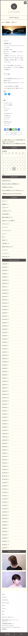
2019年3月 (4, 423)
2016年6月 (4, 531)
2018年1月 (4, 469)
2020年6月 (4, 374)
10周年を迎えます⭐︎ (6, 180)
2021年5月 (4, 338)
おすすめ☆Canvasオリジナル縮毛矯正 (8, 105)
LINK (3, 614)
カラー (3, 200)
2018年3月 (4, 462)
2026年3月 (4, 263)
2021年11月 (4, 322)
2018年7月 (4, 449)
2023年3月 (4, 299)
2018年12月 (4, 433)
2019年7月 (4, 410)
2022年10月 (4, 306)
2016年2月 (4, 544)
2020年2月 (4, 387)
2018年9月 (4, 443)
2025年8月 (4, 270)
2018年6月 (4, 453)
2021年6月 (4, 335)
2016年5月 (4, 534)
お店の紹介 (4, 243)
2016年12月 (4, 511)
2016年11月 (4, 515)
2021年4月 (4, 342)
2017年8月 (4, 485)
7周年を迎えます (8, 121)
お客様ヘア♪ (8, 43)
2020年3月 (4, 384)
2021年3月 (4, 345)
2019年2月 (4, 427)
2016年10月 (4, 518)
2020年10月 (4, 361)
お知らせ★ (4, 256)
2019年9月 (4, 404)
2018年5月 (4, 456)
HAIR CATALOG (5, 602)
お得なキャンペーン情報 (7, 220)
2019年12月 (4, 394)
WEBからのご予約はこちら (8, 617)
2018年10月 (4, 440)
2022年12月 (4, 302)
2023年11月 (4, 289)
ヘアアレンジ (5, 223)
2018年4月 (4, 459)
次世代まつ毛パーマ (6, 246)
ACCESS (4, 608)
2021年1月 (4, 351)
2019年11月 (4, 397)
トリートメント (5, 230)
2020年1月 (4, 391)
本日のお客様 (5, 214)
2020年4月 (4, 381)
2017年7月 (4, 489)
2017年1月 (4, 508)
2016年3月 (4, 541)
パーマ (3, 249)
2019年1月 (4, 430)
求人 (3, 236)
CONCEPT (4, 597)
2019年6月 (4, 413)
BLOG (3, 611)
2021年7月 (4, 332)
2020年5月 (4, 378)
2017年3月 (4, 502)
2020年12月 (4, 355)
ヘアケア (4, 207)
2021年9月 (4, 329)
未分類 (3, 240)
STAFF (3, 605)
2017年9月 (4, 482)
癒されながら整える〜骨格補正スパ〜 (11, 183)
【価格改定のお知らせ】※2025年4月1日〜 (12, 193)
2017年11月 (4, 475)
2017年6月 (4, 492)
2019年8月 (4, 407)
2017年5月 (4, 495)
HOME (3, 594)
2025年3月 (4, 273)
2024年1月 (4, 286)
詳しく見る (14, 133)
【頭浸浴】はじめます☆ (7, 187)
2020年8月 (4, 368)
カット (3, 233)
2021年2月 (4, 348)
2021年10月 (4, 325)
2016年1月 (4, 547)
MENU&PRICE (5, 600)
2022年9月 (4, 309)
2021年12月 (4, 319)
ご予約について (5, 210)
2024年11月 (4, 283)
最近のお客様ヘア (6, 217)
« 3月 (3, 174)
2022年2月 (4, 316)
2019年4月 (4, 420)
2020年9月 (4, 364)
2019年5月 (4, 417)
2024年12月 (4, 280)
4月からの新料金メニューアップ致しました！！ (13, 190)
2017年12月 (4, 472)
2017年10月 (4, 479)
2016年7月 (4, 528)
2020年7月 (4, 371)
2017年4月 (4, 498)
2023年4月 (4, 296)
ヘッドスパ (4, 253)
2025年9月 (4, 267)
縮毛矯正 (4, 204)
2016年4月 (4, 537)
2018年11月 (4, 436)
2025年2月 (4, 276)
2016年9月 (4, 521)
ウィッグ (4, 227)
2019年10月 (4, 400)
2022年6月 (4, 312)
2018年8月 (4, 446)
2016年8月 (4, 524)
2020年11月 (4, 358)
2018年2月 (4, 466)
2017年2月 (4, 505)
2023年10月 (4, 293)
